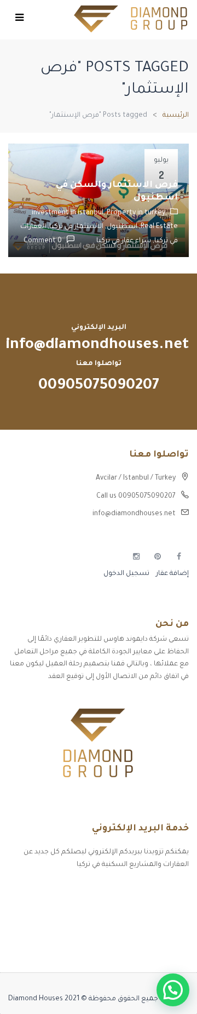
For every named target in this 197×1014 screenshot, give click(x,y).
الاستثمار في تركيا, (74, 227)
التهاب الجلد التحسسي (153, 928)
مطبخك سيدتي (164, 947)
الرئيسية (176, 115)
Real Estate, (157, 227)
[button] (173, 989)
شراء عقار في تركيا (123, 241)
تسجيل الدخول (126, 574)
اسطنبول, (120, 227)
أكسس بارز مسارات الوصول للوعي (135, 889)
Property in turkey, (137, 213)
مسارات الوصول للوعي (154, 909)
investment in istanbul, (69, 213)
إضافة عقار (171, 574)
